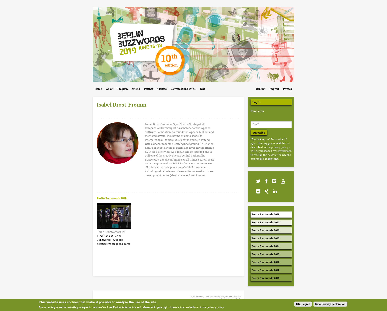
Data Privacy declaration (330, 304)
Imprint (274, 89)
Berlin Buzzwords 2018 (265, 214)
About (109, 89)
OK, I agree (303, 304)
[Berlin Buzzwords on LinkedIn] (274, 191)
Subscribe (259, 132)
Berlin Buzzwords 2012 (265, 262)
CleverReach (284, 151)
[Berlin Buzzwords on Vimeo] (274, 181)
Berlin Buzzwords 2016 (265, 230)
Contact (260, 89)
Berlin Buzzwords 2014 (265, 246)
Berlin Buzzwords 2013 (265, 254)
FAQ (202, 89)
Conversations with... (183, 89)
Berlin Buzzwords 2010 (265, 278)
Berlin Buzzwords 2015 (265, 238)
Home (98, 89)
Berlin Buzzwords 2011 (265, 270)
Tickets (162, 89)
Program (123, 89)
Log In (256, 102)
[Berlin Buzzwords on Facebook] (266, 181)
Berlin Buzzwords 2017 (265, 222)
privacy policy (279, 147)
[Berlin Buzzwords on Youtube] (282, 181)
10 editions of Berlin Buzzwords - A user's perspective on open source (113, 240)
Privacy (287, 89)
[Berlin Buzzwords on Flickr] (258, 191)
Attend (136, 89)
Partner (148, 89)
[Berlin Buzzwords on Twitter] (258, 181)
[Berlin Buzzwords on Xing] (266, 191)
